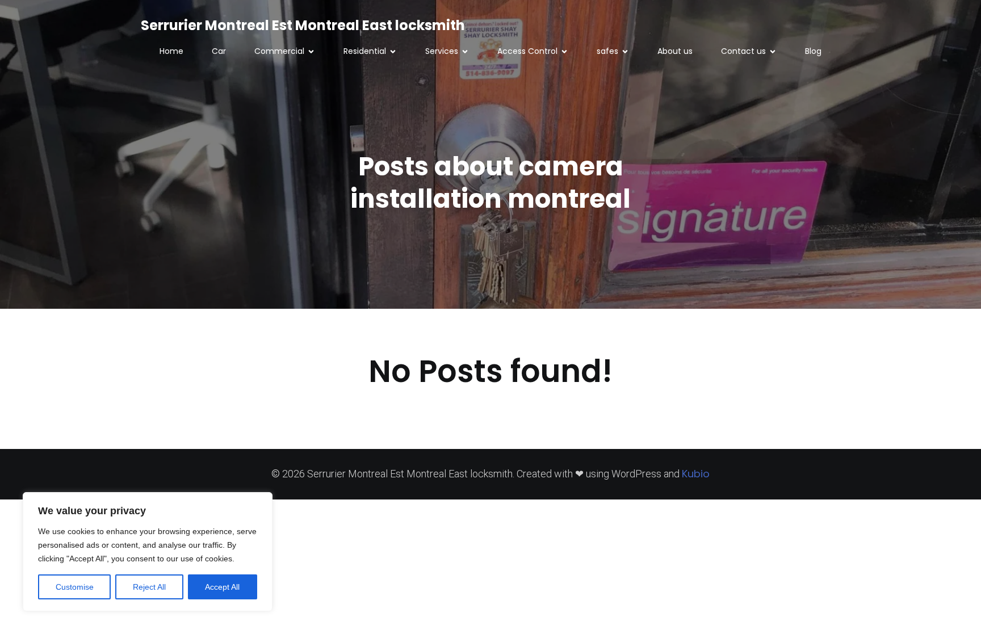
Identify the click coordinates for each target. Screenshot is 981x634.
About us (675, 51)
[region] (147, 551)
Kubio (696, 474)
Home (171, 51)
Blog (813, 51)
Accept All (222, 586)
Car (219, 51)
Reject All (149, 586)
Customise (75, 586)
